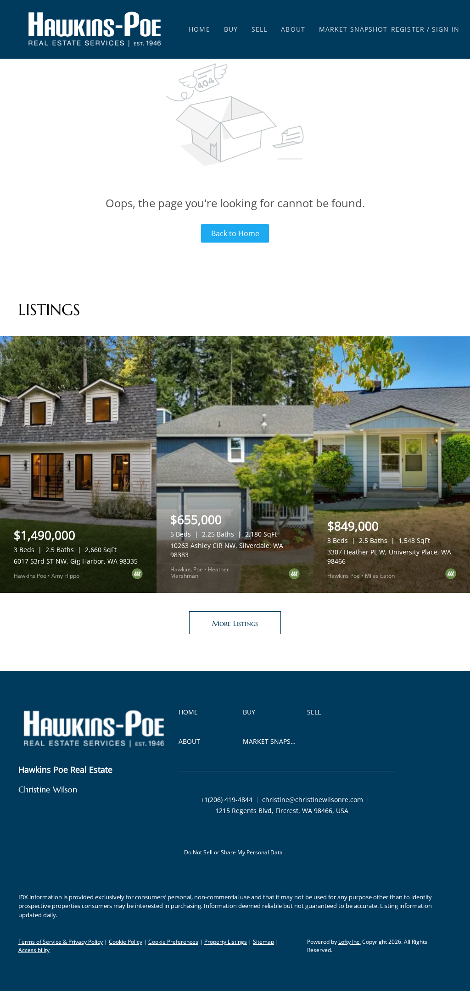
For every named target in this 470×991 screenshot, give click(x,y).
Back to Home (235, 233)
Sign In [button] (445, 29)
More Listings (235, 623)
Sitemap (263, 942)
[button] (94, 29)
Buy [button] (231, 29)
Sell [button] (259, 29)
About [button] (293, 29)
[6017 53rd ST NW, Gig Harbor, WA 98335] (78, 464)
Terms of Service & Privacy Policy (60, 942)
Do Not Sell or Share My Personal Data (233, 852)
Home (199, 29)
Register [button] (408, 29)
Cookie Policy (125, 942)
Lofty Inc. (349, 942)
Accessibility (34, 950)
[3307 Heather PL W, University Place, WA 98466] (391, 464)
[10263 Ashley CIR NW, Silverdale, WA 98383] (235, 464)
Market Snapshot (353, 29)
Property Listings (225, 942)
